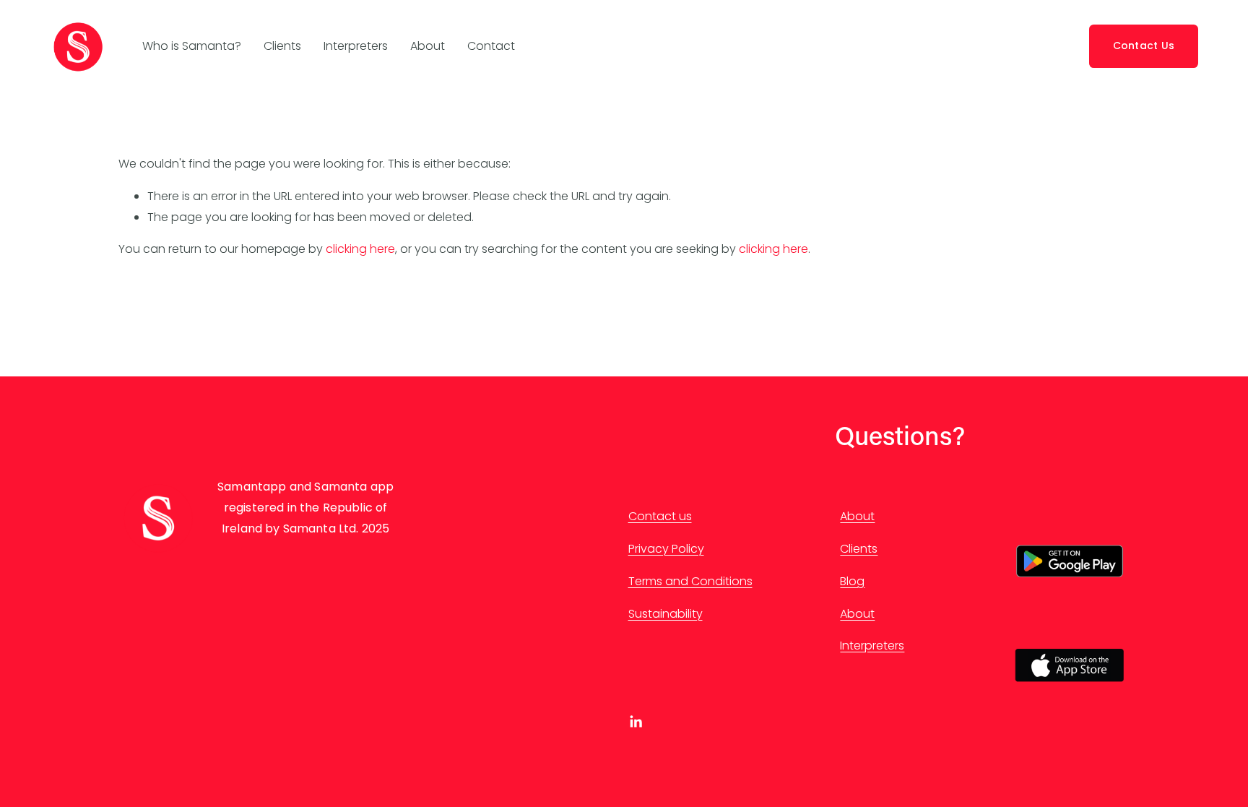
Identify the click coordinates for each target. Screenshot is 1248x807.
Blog (852, 581)
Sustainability (665, 613)
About (427, 46)
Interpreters (356, 46)
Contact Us (1144, 45)
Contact (491, 46)
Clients (282, 46)
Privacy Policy (666, 548)
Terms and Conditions (690, 581)
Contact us (660, 516)
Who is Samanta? (191, 46)
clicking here (360, 249)
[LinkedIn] (635, 722)
